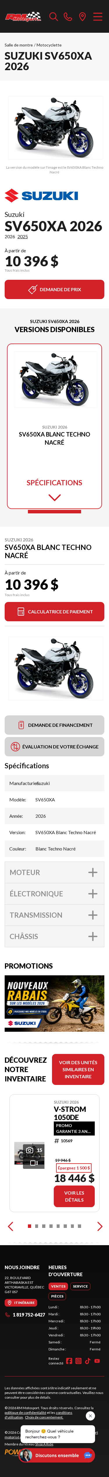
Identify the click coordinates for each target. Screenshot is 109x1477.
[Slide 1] (54, 511)
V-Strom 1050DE (70, 1113)
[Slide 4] (51, 1226)
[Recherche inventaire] (53, 16)
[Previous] (10, 1226)
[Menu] (97, 16)
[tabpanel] (75, 1328)
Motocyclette (49, 44)
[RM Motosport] (24, 16)
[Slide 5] (58, 1226)
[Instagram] (78, 1360)
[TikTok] (87, 1360)
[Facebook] (69, 1360)
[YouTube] (97, 1360)
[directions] (82, 16)
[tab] (58, 1286)
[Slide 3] (43, 1226)
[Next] (98, 1226)
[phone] (68, 16)
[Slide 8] (79, 1226)
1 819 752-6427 (29, 1314)
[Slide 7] (72, 1226)
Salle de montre (19, 44)
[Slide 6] (65, 1226)
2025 (22, 236)
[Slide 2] (36, 1226)
